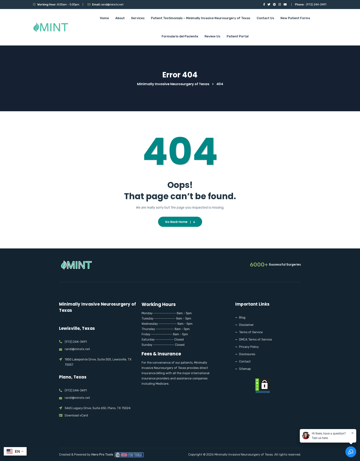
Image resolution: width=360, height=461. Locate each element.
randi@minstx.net (112, 4)
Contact (245, 361)
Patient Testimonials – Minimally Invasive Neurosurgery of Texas (200, 18)
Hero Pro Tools (102, 454)
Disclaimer (246, 325)
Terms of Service (251, 332)
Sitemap (245, 369)
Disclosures (247, 354)
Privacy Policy (249, 347)
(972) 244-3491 (316, 4)
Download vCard (76, 415)
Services (138, 18)
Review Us (212, 36)
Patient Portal (237, 36)
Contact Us (265, 18)
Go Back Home (176, 222)
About (120, 18)
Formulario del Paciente (180, 36)
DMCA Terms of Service (255, 339)
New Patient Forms (295, 18)
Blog (242, 317)
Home (104, 18)
